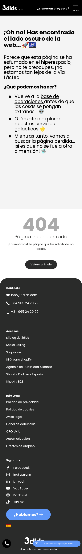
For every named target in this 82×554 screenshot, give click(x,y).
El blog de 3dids (17, 337)
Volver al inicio (41, 264)
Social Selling (15, 345)
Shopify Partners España (24, 374)
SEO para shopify (19, 359)
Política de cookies (20, 409)
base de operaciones (36, 98)
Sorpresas (13, 352)
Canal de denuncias (20, 424)
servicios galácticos (34, 126)
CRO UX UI (13, 431)
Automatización (18, 438)
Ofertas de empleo (20, 446)
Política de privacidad (22, 402)
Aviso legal (14, 417)
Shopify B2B (14, 381)
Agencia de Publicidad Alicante (29, 367)
